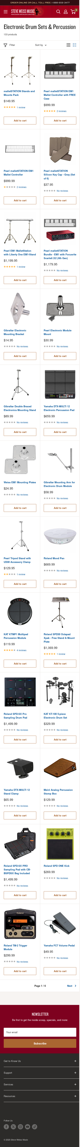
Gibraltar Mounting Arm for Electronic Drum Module (59, 484)
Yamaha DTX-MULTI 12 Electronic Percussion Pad (59, 408)
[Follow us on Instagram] (20, 1126)
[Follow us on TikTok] (34, 1126)
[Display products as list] (74, 45)
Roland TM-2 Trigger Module (15, 947)
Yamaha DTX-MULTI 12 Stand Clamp (17, 791)
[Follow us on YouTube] (27, 1126)
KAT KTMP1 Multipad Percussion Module (16, 636)
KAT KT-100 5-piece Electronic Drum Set (55, 715)
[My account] (66, 12)
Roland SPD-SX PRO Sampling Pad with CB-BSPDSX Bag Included (17, 869)
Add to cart (20, 120)
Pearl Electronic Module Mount (57, 332)
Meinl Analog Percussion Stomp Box (58, 791)
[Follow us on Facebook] (6, 1126)
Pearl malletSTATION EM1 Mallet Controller (18, 172)
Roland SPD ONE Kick (56, 865)
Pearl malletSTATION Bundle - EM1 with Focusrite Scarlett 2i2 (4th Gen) (60, 254)
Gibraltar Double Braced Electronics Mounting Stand (20, 408)
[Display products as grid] (68, 45)
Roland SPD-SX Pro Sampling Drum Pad (15, 715)
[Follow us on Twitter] (13, 1126)
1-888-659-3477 (61, 2)
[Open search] (58, 12)
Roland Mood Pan (54, 558)
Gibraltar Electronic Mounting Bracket (15, 332)
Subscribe (40, 1043)
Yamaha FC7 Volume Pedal (59, 945)
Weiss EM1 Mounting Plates (20, 482)
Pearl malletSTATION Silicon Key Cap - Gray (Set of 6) (59, 174)
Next (69, 985)
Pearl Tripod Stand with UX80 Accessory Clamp (17, 560)
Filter (12, 45)
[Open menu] (5, 11)
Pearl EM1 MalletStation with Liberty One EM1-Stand (20, 252)
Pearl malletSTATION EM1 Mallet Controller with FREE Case (60, 94)
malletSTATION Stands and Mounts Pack (19, 93)
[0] (73, 11)
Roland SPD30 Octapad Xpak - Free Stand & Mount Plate (59, 637)
